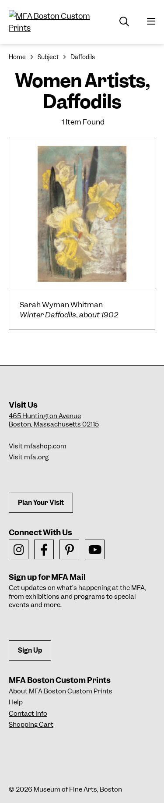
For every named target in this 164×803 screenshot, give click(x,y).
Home (17, 57)
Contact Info (28, 713)
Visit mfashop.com (37, 446)
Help (16, 702)
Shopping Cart (31, 724)
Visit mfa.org (29, 457)
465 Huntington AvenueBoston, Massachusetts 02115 (54, 420)
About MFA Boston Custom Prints (60, 691)
